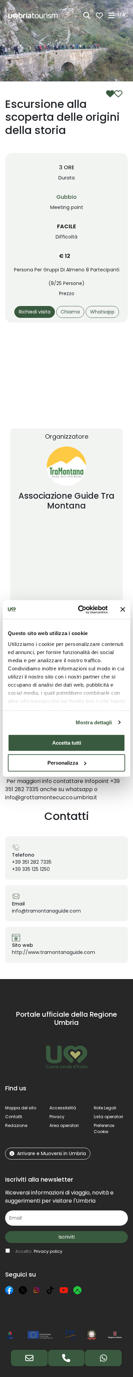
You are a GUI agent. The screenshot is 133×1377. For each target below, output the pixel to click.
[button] (123, 15)
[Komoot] (77, 1290)
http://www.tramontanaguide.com (53, 952)
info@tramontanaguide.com (46, 910)
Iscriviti (67, 1236)
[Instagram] (36, 1290)
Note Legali (105, 1108)
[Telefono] (66, 1358)
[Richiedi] (29, 1358)
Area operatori (64, 1125)
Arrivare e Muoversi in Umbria (51, 1153)
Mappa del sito (20, 1108)
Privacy (56, 1117)
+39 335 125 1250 (31, 869)
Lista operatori (108, 1117)
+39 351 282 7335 (31, 862)
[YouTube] (64, 1290)
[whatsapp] (103, 1358)
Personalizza (62, 763)
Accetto (38, 1251)
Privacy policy (48, 1251)
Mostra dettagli (94, 722)
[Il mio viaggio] (99, 15)
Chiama (70, 311)
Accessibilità (62, 1108)
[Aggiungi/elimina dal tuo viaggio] (114, 94)
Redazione (16, 1125)
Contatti (13, 1117)
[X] (23, 1290)
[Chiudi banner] (122, 609)
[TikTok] (50, 1290)
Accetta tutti (66, 743)
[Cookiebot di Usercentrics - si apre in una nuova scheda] (81, 609)
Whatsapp (102, 311)
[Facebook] (9, 1290)
